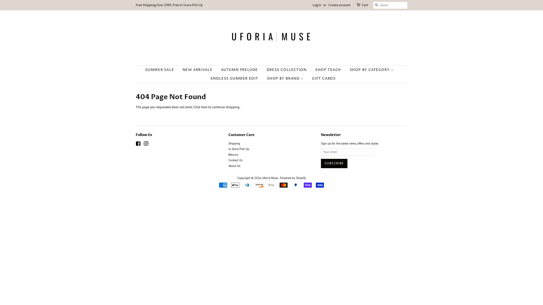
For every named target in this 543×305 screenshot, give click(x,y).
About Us (234, 166)
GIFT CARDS (324, 78)
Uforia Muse (270, 178)
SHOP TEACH (328, 70)
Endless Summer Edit (234, 78)
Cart (365, 5)
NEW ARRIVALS (197, 70)
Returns (233, 155)
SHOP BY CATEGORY (370, 70)
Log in (317, 5)
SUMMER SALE (159, 70)
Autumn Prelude (239, 70)
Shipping (234, 143)
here (204, 107)
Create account (339, 5)
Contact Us (235, 160)
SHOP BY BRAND (284, 78)
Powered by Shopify (293, 178)
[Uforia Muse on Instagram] (146, 144)
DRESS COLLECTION (287, 70)
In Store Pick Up (238, 149)
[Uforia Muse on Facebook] (138, 144)
